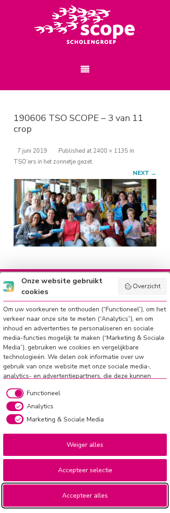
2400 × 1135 (110, 151)
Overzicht (146, 286)
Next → (144, 172)
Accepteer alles (85, 495)
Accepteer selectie (85, 470)
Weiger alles (85, 444)
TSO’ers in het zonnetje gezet (53, 162)
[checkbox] (31, 393)
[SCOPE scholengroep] (85, 25)
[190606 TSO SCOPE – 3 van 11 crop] (85, 213)
